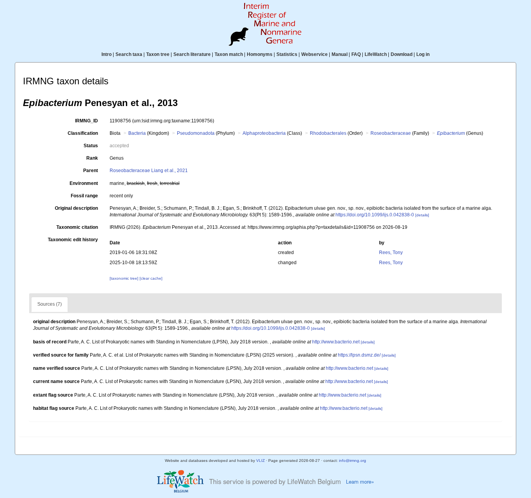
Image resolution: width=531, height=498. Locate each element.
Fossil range (84, 196)
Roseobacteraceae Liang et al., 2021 (149, 170)
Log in (423, 54)
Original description (76, 208)
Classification (83, 133)
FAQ (356, 54)
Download (401, 54)
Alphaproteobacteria (264, 133)
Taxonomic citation (77, 227)
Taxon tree (157, 54)
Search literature (192, 54)
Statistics (286, 54)
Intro (106, 54)
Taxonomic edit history (73, 239)
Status (91, 145)
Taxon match (229, 54)
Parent (90, 170)
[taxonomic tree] (125, 278)
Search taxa (128, 54)
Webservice (314, 54)
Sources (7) (49, 304)
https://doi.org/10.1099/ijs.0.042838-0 (374, 215)
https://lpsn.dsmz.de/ (359, 355)
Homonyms (259, 54)
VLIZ (260, 460)
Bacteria (137, 133)
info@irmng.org (352, 460)
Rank (92, 158)
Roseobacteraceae (390, 133)
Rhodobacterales (328, 133)
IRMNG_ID (86, 121)
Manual (340, 54)
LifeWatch (376, 54)
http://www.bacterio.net (336, 342)
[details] (422, 215)
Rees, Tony (391, 252)
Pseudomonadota (196, 133)
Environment (84, 183)
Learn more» (360, 481)
